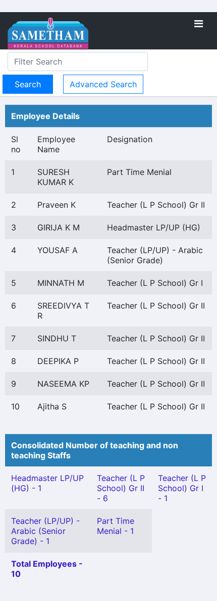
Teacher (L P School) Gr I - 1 (182, 488)
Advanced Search (103, 84)
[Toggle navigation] (198, 23)
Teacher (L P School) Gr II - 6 (121, 488)
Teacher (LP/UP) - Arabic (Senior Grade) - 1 (45, 531)
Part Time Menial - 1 (115, 526)
